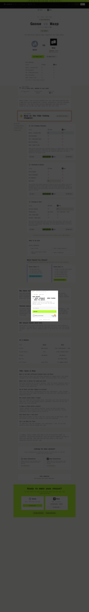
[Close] (56, 291)
